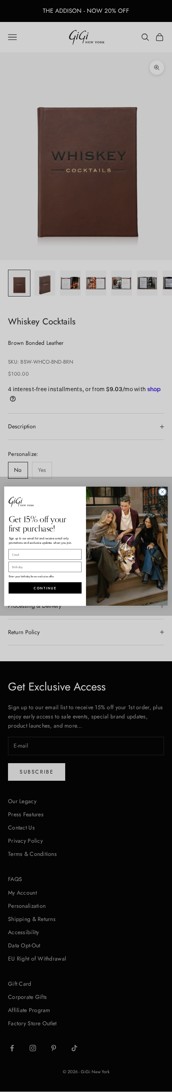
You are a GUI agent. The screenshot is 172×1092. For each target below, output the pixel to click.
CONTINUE (45, 587)
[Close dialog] (162, 491)
